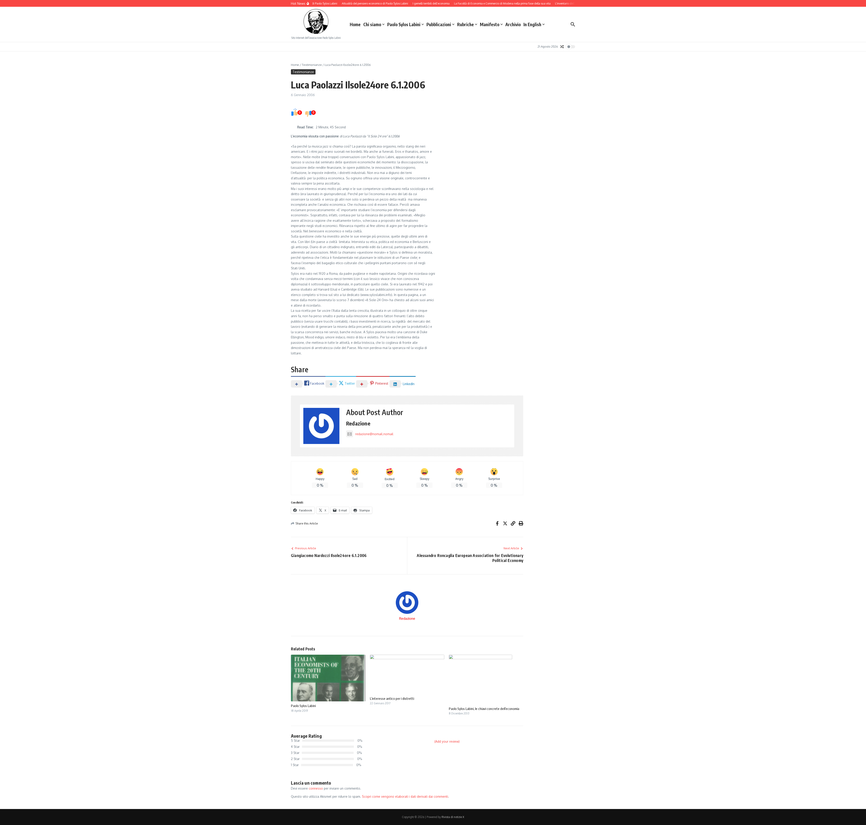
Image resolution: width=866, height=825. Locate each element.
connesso (316, 788)
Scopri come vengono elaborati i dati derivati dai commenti (405, 796)
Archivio (513, 24)
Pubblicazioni (438, 24)
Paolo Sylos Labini (403, 24)
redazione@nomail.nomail (374, 434)
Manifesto (489, 24)
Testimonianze (312, 65)
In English (532, 24)
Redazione (358, 423)
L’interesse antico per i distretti (392, 698)
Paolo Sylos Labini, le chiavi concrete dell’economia (484, 709)
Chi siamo (372, 24)
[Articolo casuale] (562, 47)
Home (355, 24)
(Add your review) (447, 741)
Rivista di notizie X (453, 817)
